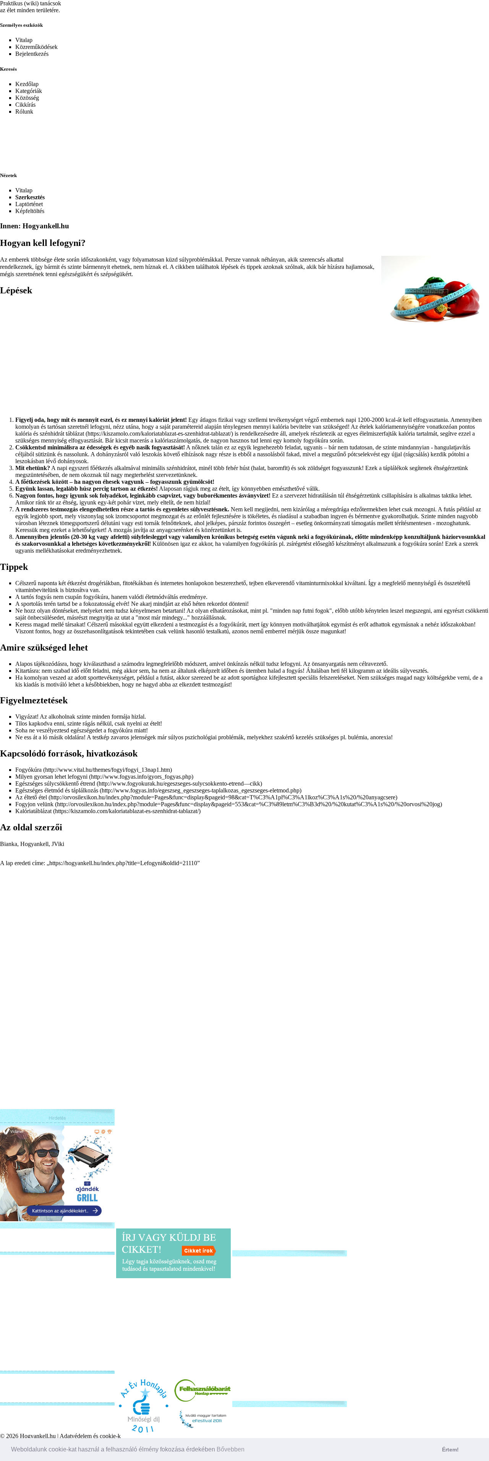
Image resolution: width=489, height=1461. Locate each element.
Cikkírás (25, 104)
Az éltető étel (31, 797)
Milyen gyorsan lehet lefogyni (51, 776)
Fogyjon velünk (34, 804)
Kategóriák (28, 91)
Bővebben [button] (230, 1449)
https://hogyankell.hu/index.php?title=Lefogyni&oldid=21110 (123, 863)
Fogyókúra (28, 769)
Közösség (27, 97)
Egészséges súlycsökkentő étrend (55, 783)
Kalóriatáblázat (33, 811)
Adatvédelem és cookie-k (90, 1436)
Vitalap (23, 40)
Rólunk (24, 111)
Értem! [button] (450, 1449)
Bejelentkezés (32, 53)
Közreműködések (36, 47)
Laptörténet (29, 204)
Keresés (8, 69)
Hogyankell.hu (38, 1436)
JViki (58, 844)
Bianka (8, 844)
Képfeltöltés (29, 211)
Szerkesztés (30, 197)
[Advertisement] (185, 138)
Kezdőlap (27, 84)
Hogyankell (34, 844)
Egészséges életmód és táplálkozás (56, 790)
